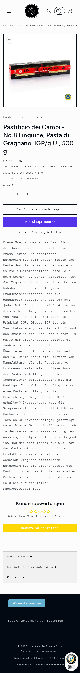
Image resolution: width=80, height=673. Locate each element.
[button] (8, 11)
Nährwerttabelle (19, 556)
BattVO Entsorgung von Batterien (35, 620)
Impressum (24, 664)
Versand (29, 166)
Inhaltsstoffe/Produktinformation (31, 567)
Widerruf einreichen (27, 603)
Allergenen (16, 577)
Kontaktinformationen (52, 664)
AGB (52, 658)
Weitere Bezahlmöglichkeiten (40, 232)
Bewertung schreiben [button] (40, 527)
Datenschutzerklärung (30, 658)
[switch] (71, 667)
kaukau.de (38, 646)
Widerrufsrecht (48, 651)
